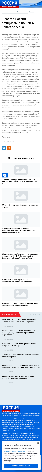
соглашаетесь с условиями (14, 451)
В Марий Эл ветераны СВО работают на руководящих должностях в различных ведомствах (18, 333)
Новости (12, 11)
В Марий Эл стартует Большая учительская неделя (20, 206)
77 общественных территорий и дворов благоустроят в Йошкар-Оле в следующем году (19, 181)
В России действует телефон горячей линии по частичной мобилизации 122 (20, 304)
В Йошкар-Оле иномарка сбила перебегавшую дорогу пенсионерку (17, 281)
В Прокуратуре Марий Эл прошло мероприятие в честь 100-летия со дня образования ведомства (18, 230)
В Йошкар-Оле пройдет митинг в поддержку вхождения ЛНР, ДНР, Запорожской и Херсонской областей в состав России (20, 256)
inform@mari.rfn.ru (32, 431)
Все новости (35, 314)
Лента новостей (21, 11)
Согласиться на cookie (21, 465)
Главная (4, 11)
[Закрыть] (38, 443)
